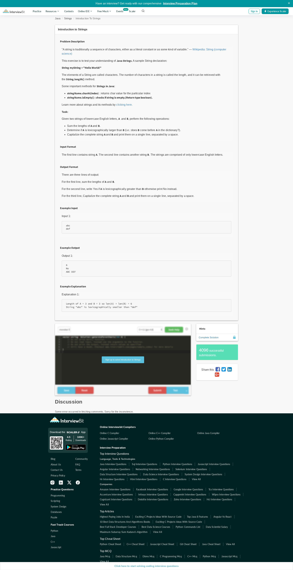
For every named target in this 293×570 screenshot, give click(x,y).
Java (57, 18)
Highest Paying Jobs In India (115, 516)
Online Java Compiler (208, 433)
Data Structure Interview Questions (119, 474)
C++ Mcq (192, 556)
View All (196, 479)
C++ (53, 541)
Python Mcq (209, 556)
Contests (69, 11)
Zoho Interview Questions (187, 499)
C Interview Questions (174, 479)
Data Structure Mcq (126, 556)
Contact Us (57, 469)
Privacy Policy (58, 475)
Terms (78, 469)
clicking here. (124, 104)
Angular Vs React (222, 516)
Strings (68, 18)
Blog (53, 458)
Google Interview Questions (188, 489)
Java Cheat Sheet (211, 544)
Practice (37, 11)
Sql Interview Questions (144, 464)
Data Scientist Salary (217, 526)
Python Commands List (188, 526)
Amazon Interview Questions (115, 489)
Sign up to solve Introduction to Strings (123, 360)
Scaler (132, 11)
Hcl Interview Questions (219, 499)
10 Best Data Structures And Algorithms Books (125, 521)
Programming (58, 495)
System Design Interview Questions (203, 474)
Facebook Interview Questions (152, 489)
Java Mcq (105, 556)
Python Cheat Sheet (110, 544)
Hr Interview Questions (112, 479)
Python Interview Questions (177, 464)
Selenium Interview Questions (191, 469)
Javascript (56, 547)
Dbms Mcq (148, 556)
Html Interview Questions (143, 479)
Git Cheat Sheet (188, 544)
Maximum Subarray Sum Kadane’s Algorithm (124, 531)
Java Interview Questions (113, 464)
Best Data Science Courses (156, 526)
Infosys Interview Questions (153, 494)
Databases (56, 511)
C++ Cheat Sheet (136, 544)
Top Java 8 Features (197, 516)
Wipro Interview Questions (226, 494)
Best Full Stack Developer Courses (118, 526)
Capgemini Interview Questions (189, 494)
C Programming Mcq (171, 556)
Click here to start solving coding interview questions (146, 566)
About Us (56, 464)
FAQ (77, 464)
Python (54, 530)
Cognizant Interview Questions (116, 499)
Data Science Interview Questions (161, 474)
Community (81, 458)
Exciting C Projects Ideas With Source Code (158, 516)
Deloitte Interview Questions (153, 499)
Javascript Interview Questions (214, 464)
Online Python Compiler (161, 438)
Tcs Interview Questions (221, 489)
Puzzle (54, 517)
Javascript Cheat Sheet (162, 544)
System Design (58, 506)
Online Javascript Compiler (114, 438)
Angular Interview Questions (115, 469)
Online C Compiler (109, 433)
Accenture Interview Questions (116, 494)
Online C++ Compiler (160, 433)
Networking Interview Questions (153, 469)
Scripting (55, 500)
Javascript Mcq (229, 556)
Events (120, 10)
